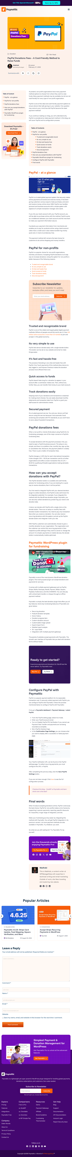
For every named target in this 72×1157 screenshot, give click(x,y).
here (52, 779)
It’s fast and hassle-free (39, 269)
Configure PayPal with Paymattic (43, 160)
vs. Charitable (23, 1111)
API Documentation (59, 1115)
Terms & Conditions (8, 1130)
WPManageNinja (48, 1153)
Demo (38, 1105)
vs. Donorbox (23, 1115)
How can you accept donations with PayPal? (46, 155)
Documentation (58, 1111)
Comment (6, 983)
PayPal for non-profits (11, 101)
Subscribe (59, 296)
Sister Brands (6, 1123)
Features (4, 1108)
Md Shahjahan (10, 938)
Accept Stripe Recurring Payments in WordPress (50, 931)
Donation (13, 54)
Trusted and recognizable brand (47, 137)
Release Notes (10, 927)
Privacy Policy (6, 1134)
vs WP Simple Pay (25, 1118)
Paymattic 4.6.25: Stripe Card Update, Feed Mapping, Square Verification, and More (17, 932)
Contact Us (5, 1137)
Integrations (46, 927)
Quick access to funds (44, 145)
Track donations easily (44, 147)
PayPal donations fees (11, 104)
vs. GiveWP (22, 1108)
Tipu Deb (44, 936)
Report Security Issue (60, 1122)
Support (56, 1108)
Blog (54, 1105)
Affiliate (38, 1111)
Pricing (4, 1105)
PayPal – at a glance (11, 97)
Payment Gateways (42, 1108)
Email (5, 1004)
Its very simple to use (44, 139)
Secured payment (43, 150)
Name (5, 993)
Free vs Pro (22, 1105)
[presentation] (18, 915)
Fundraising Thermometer (40, 1119)
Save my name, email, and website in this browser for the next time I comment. (33, 1017)
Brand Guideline (41, 1115)
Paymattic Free (7, 1115)
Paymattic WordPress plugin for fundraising (46, 157)
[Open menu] (68, 9)
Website (5, 1014)
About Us (5, 1127)
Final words (36, 162)
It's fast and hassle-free (44, 142)
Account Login (58, 1118)
